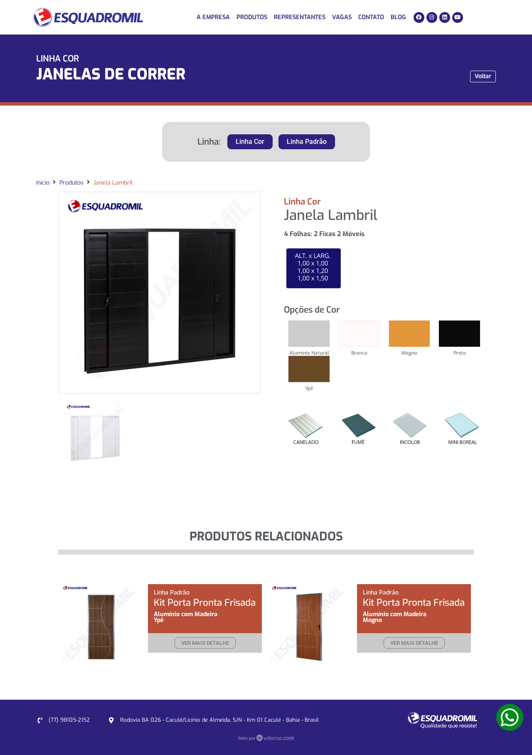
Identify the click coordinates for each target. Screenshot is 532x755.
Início (42, 183)
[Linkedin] (444, 17)
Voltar (483, 76)
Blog (398, 17)
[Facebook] (419, 17)
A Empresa (213, 17)
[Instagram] (431, 17)
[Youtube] (457, 17)
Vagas (342, 17)
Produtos (251, 17)
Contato (371, 17)
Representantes (299, 17)
